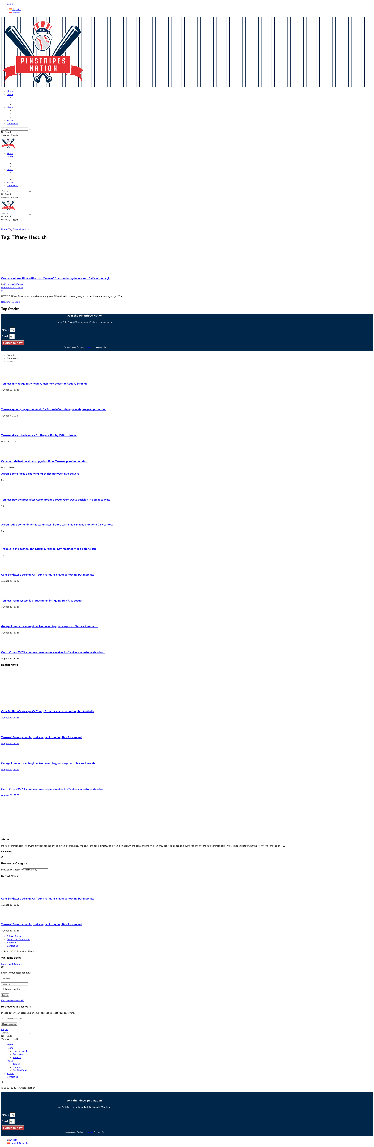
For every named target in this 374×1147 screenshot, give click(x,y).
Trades (16, 110)
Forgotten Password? (12, 1000)
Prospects (18, 101)
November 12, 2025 (12, 287)
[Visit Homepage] (43, 85)
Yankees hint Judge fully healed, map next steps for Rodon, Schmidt (44, 384)
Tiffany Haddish (21, 229)
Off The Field (20, 117)
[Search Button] (30, 129)
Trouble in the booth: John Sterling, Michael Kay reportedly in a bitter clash (48, 549)
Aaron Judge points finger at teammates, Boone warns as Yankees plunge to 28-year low (57, 525)
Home (10, 91)
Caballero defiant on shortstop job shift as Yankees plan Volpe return (44, 461)
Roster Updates (21, 97)
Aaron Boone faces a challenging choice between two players (40, 474)
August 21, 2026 (10, 717)
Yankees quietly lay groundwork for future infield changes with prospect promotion (53, 409)
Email (5, 336)
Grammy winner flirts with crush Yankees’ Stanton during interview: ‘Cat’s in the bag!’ (55, 278)
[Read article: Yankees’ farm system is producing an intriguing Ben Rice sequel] (187, 726)
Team (10, 94)
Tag (10, 229)
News (10, 107)
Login (10, 4)
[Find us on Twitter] (2, 857)
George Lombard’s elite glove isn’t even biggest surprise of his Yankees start (49, 626)
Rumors (17, 113)
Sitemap (11, 942)
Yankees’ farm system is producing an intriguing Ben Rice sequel (41, 601)
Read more (10, 302)
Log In (4, 1029)
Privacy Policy (14, 936)
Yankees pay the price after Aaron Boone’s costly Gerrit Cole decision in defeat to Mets (55, 500)
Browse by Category (12, 869)
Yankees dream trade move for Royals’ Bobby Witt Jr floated (39, 435)
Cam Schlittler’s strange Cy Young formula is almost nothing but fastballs (47, 575)
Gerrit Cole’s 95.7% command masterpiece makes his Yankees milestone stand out (53, 652)
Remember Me (12, 989)
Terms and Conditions (18, 939)
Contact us (12, 123)
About (10, 120)
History (17, 104)
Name (6, 330)
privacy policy (89, 347)
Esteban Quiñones (13, 284)
